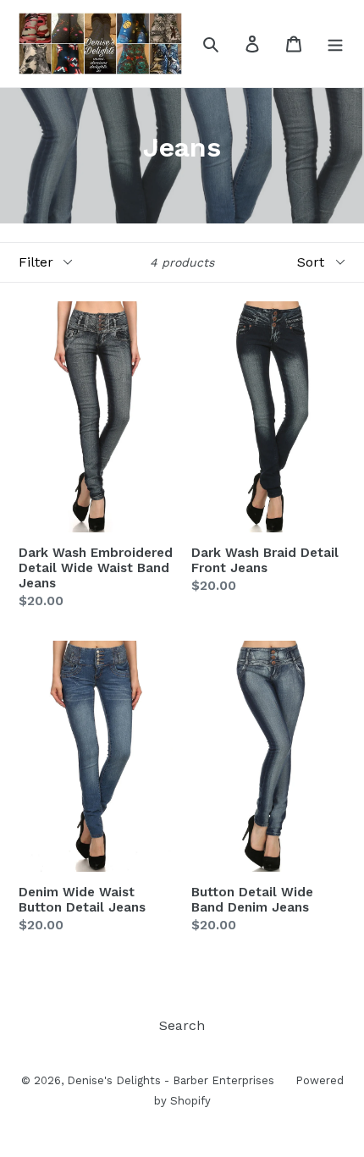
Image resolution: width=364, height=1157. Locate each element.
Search (182, 1025)
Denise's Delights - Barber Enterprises (170, 1080)
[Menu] (335, 43)
